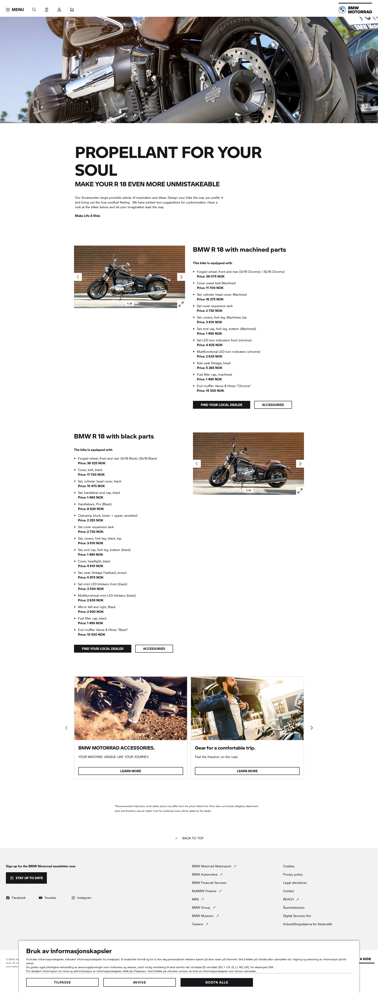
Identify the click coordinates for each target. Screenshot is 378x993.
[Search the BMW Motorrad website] (34, 8)
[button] (15, 9)
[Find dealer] (46, 8)
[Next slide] (181, 277)
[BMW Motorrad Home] (355, 9)
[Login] (59, 8)
